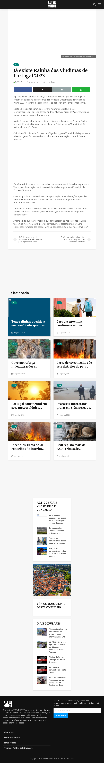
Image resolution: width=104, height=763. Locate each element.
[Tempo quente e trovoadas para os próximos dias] (42, 531)
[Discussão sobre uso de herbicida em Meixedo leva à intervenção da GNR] (42, 632)
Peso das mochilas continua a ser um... (70, 323)
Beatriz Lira (21, 82)
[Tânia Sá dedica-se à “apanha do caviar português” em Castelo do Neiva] (42, 680)
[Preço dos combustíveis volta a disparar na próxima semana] (42, 551)
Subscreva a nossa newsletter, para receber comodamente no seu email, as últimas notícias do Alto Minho (77, 703)
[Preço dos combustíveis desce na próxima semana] (42, 541)
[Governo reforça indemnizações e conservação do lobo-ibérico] (29, 349)
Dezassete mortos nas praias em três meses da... (74, 405)
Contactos (8, 732)
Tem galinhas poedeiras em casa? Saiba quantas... (29, 323)
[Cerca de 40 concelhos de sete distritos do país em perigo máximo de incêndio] (75, 349)
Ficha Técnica (10, 743)
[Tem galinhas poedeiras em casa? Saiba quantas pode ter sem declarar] (29, 307)
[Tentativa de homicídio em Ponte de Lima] (42, 670)
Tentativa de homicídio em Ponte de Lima (57, 669)
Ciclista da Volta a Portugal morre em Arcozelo (57, 659)
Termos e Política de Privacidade (18, 748)
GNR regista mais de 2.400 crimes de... (71, 447)
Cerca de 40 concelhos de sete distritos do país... (74, 364)
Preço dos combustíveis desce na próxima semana (57, 540)
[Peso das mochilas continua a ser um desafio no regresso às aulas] (75, 307)
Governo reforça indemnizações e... (24, 364)
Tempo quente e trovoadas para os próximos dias (56, 530)
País (16, 65)
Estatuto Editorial (12, 737)
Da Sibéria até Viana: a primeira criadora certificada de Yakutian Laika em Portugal (57, 647)
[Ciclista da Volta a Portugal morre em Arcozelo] (42, 660)
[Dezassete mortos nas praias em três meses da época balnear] (75, 390)
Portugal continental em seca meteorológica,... (29, 405)
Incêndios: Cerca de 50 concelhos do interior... (27, 447)
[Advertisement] (52, 162)
